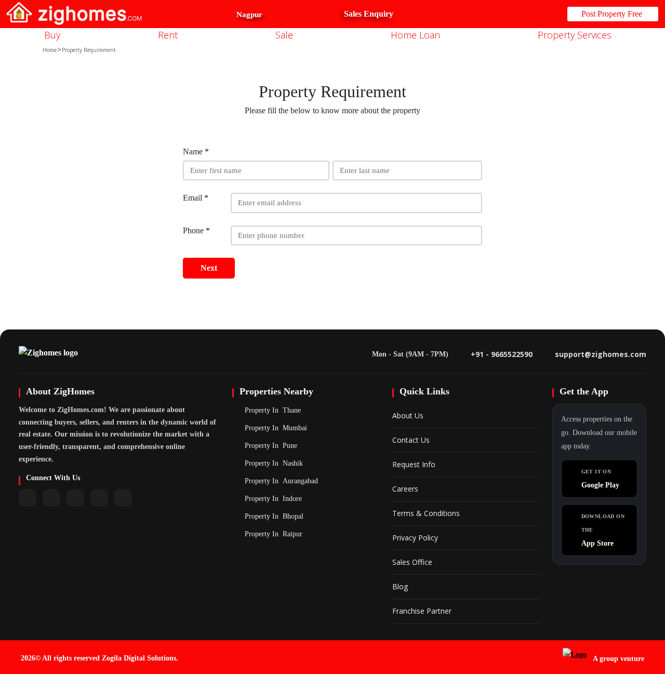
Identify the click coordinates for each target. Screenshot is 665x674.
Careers (405, 489)
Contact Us (411, 440)
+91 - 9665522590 (502, 354)
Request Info (413, 464)
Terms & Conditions (426, 513)
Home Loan (417, 35)
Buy (53, 35)
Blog (400, 586)
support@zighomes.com (600, 354)
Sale (285, 35)
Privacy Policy (415, 538)
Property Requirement (89, 50)
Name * (196, 151)
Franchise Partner (421, 611)
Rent (169, 35)
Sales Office (412, 562)
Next (209, 267)
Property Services (576, 35)
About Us (407, 415)
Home (50, 50)
